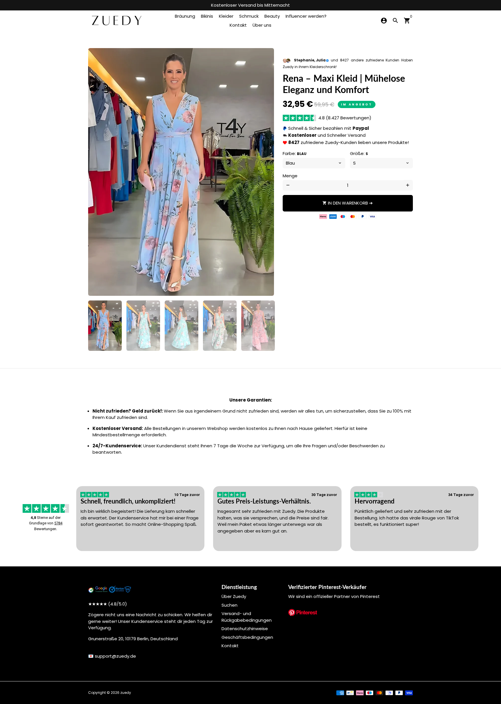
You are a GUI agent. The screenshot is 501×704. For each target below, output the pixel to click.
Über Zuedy (234, 596)
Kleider (226, 16)
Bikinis (207, 16)
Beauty (272, 16)
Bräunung (185, 16)
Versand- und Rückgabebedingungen (247, 616)
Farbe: (294, 153)
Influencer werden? (306, 16)
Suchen (229, 605)
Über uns (262, 25)
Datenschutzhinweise (245, 628)
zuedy (125, 692)
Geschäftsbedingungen (247, 637)
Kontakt (238, 25)
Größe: (359, 153)
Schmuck (249, 16)
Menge (290, 176)
